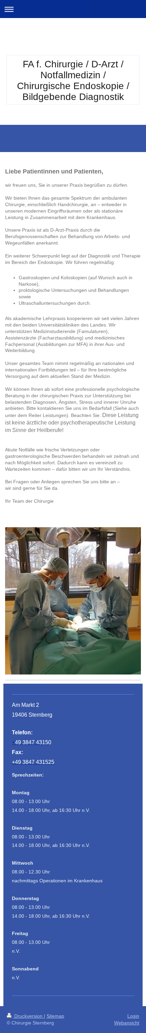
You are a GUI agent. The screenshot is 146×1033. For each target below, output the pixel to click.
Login (133, 1016)
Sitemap (55, 1016)
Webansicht (126, 1023)
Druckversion (28, 1016)
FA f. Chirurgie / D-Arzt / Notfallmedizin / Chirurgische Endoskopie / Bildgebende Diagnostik (73, 80)
